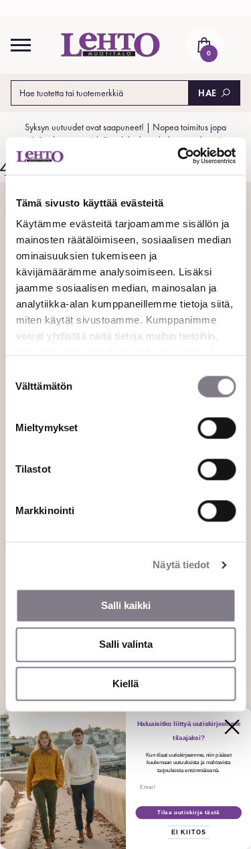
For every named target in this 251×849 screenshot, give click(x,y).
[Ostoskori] (204, 44)
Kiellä (125, 683)
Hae (207, 93)
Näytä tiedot (181, 564)
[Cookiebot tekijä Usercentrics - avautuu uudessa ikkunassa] (179, 155)
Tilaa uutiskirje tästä (188, 813)
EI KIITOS (188, 832)
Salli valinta (126, 644)
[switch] (216, 428)
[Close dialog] (232, 727)
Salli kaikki (126, 605)
